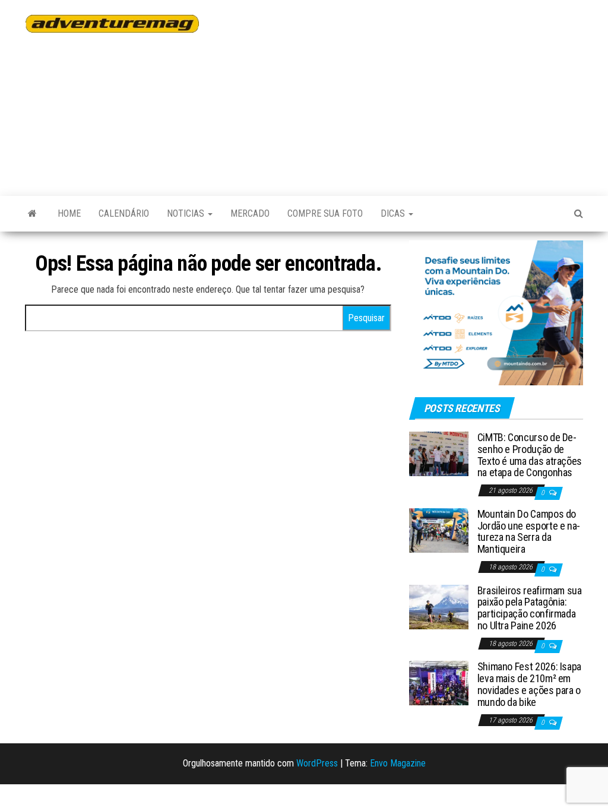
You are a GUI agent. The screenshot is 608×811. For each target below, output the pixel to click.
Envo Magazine (398, 763)
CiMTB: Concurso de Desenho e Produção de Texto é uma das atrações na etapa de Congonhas (529, 455)
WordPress (317, 763)
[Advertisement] (412, 92)
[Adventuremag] (32, 214)
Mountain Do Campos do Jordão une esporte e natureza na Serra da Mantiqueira (529, 531)
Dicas (394, 213)
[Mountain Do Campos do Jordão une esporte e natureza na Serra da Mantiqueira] (438, 530)
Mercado (250, 213)
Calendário (124, 213)
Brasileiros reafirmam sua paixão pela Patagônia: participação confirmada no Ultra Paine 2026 (529, 608)
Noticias (187, 213)
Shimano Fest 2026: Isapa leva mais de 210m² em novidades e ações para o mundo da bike (529, 684)
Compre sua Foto (325, 213)
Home (69, 213)
